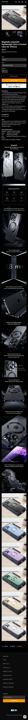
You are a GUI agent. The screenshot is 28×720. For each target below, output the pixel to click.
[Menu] (25, 1)
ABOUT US (6, 663)
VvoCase (5, 1)
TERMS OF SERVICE (8, 683)
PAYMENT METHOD (8, 687)
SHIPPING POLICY (8, 679)
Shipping (4, 51)
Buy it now (14, 80)
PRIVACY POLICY (7, 671)
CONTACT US (6, 667)
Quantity (3, 68)
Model (3, 62)
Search (4, 659)
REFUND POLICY (7, 675)
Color (3, 56)
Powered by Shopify (18, 715)
